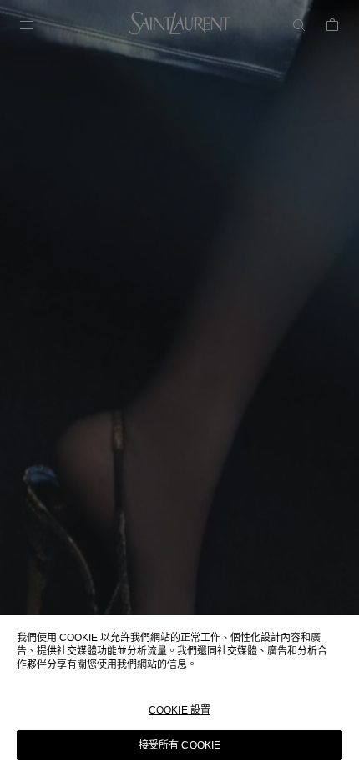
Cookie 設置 (179, 710)
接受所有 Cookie (179, 745)
